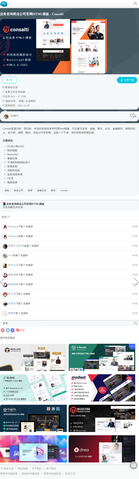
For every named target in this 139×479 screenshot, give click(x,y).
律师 (30, 190)
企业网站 (31, 101)
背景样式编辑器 (9, 473)
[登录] (135, 3)
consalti (64, 190)
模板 (21, 101)
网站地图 (23, 468)
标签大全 (9, 468)
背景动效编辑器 (52, 473)
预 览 (9, 80)
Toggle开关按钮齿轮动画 (136, 282)
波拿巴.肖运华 (16, 245)
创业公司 (18, 190)
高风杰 (12, 303)
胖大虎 (12, 294)
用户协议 (51, 468)
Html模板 (64, 128)
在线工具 (70, 473)
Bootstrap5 (12, 154)
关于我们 (37, 468)
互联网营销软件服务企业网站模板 (2, 282)
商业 (53, 190)
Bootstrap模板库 (4, 3)
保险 (7, 190)
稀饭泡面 (13, 274)
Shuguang (13, 226)
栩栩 (10, 313)
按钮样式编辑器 (30, 473)
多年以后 (13, 265)
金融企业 (41, 190)
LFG (10, 255)
